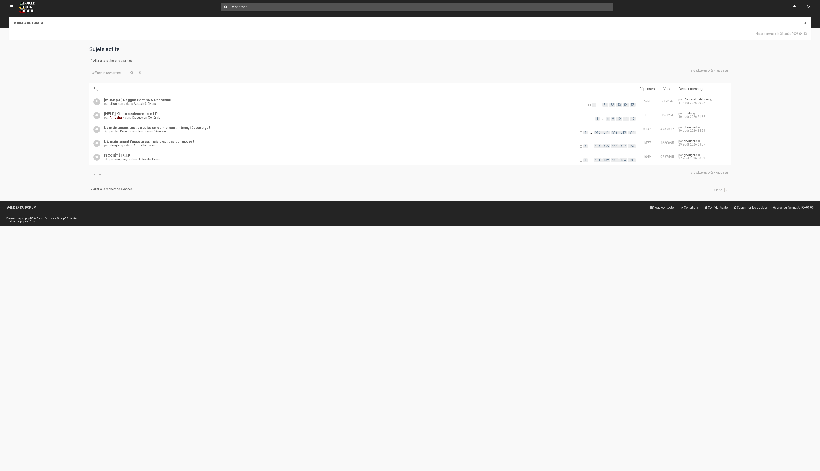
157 (623, 146)
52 (612, 104)
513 (623, 132)
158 (631, 146)
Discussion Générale (146, 117)
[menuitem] (808, 7)
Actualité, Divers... (146, 103)
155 (606, 146)
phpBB (29, 218)
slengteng (116, 145)
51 (605, 104)
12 (632, 118)
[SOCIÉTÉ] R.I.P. (117, 155)
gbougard (690, 127)
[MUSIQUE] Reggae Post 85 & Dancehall (137, 100)
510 (597, 132)
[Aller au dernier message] (711, 99)
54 (626, 104)
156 (614, 146)
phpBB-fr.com (28, 221)
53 (619, 104)
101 (597, 160)
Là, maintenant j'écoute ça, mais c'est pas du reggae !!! (150, 141)
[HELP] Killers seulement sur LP (131, 114)
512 (614, 132)
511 (606, 132)
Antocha (116, 117)
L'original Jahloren (696, 99)
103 (614, 160)
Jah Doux (120, 131)
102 (606, 160)
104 (623, 160)
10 (619, 118)
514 (631, 132)
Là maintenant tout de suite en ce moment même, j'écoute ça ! (157, 127)
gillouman (116, 103)
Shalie (688, 113)
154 (597, 146)
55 (632, 104)
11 (626, 118)
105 (631, 160)
